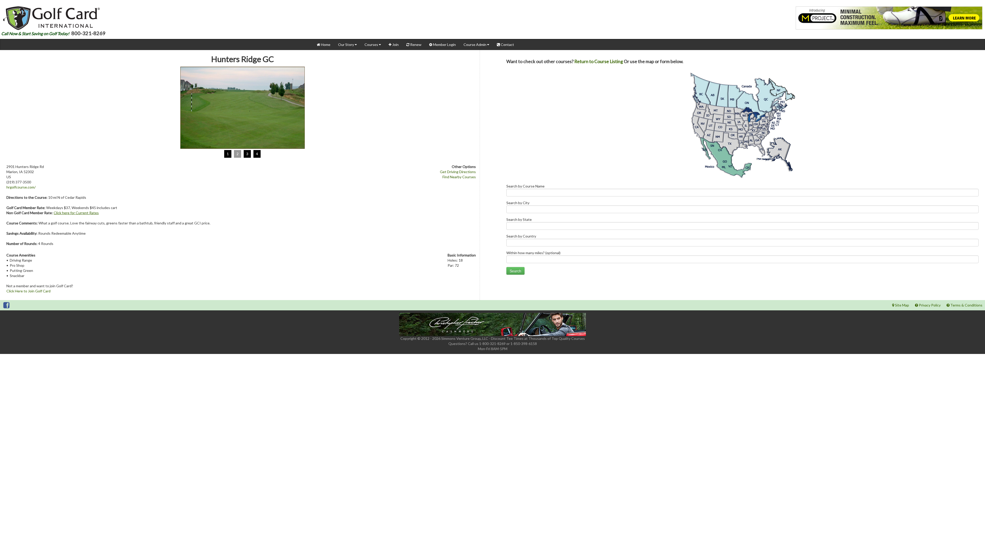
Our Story (346, 44)
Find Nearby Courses (459, 177)
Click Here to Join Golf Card (28, 291)
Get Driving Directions (458, 172)
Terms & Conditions (966, 305)
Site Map (901, 305)
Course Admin (475, 44)
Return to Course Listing (598, 61)
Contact (507, 44)
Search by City (517, 203)
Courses (372, 44)
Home (325, 44)
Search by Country (521, 236)
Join (395, 44)
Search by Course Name (525, 186)
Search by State (519, 219)
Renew (415, 44)
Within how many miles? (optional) (533, 253)
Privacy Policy (929, 305)
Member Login (444, 44)
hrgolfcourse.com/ (21, 187)
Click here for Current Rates (76, 213)
